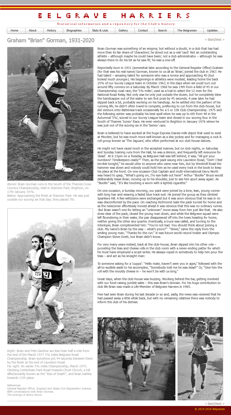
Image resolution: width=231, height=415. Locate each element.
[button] (124, 30)
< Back (209, 39)
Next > (220, 39)
